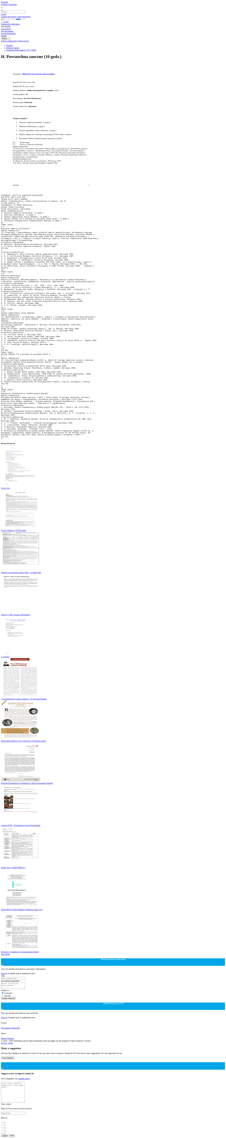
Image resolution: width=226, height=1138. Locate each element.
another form (23, 1079)
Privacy (4, 1043)
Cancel (4, 1136)
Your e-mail (6, 1104)
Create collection (8, 998)
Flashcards (5, 24)
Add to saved (23, 41)
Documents (5, 1028)
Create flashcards (23, 17)
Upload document (8, 17)
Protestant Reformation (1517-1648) (21, 50)
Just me (7, 996)
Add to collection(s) (9, 41)
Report (4, 1038)
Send (12, 1136)
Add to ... (5, 39)
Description (10, 981)
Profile (4, 36)
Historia (9, 45)
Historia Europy (12, 48)
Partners (10, 1038)
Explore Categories (9, 4)
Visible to (5, 990)
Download (5, 954)
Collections (15, 24)
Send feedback (7, 1058)
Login (3, 14)
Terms (10, 1043)
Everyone (8, 993)
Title (3, 976)
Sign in (4, 973)
